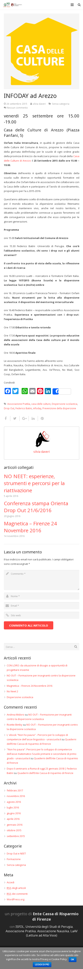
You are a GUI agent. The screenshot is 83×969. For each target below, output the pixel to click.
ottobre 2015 (14, 830)
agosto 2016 (14, 802)
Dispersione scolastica (64, 403)
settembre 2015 (16, 836)
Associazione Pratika (18, 403)
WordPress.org (15, 899)
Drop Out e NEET (16, 853)
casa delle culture (41, 403)
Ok (72, 959)
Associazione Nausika (53, 931)
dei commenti (17, 893)
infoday (37, 408)
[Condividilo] (7, 418)
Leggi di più (42, 964)
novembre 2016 (16, 796)
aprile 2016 (13, 819)
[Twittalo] (15, 418)
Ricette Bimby (14, 724)
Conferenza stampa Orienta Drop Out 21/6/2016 (36, 507)
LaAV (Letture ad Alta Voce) (52, 933)
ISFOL (19, 926)
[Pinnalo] (41, 418)
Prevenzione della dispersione (59, 408)
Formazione (14, 859)
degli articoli (16, 888)
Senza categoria (60, 103)
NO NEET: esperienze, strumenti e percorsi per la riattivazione (34, 483)
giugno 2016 (14, 813)
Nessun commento (17, 107)
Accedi (10, 882)
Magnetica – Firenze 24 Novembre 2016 (30, 527)
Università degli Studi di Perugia (49, 926)
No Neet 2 (12, 691)
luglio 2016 (13, 807)
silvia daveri (39, 103)
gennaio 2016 (14, 824)
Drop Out (9, 408)
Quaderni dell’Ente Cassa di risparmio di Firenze (45, 773)
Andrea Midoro (15, 714)
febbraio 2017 (15, 790)
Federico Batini (23, 408)
